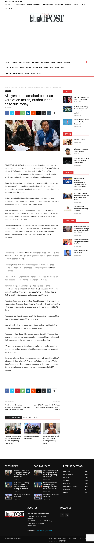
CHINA (46, 68)
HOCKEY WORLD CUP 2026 (33, 73)
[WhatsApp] (22, 113)
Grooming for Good (80, 140)
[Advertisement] (47, 42)
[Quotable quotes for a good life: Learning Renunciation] (67, 160)
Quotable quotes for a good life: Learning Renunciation (81, 160)
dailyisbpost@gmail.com (44, 530)
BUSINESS (67, 62)
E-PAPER (14, 62)
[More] (54, 113)
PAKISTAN (68, 5)
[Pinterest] (17, 113)
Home (7, 62)
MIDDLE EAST (59, 68)
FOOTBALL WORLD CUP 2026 (14, 73)
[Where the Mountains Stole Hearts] (67, 253)
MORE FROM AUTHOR (31, 418)
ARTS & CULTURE (47, 5)
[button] (86, 62)
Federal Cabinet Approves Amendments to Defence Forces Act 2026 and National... (80, 183)
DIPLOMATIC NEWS (12, 68)
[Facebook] (7, 113)
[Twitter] (12, 113)
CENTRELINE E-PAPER (33, 5)
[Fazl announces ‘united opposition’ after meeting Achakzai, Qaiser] (51, 428)
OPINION (7, 5)
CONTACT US (8, 8)
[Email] (38, 113)
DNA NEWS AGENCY (19, 5)
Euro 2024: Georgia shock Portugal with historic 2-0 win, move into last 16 (47, 407)
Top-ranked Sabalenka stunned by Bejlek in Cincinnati (81, 122)
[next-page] (9, 447)
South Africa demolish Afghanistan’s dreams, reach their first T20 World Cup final (17, 407)
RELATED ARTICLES (13, 418)
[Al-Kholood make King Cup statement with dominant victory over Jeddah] (67, 109)
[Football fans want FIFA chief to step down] (67, 99)
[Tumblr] (49, 113)
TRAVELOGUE (59, 5)
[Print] (43, 113)
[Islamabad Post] (47, 17)
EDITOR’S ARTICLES (24, 62)
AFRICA (83, 5)
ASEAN (53, 62)
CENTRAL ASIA (37, 68)
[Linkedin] (28, 113)
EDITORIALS (45, 62)
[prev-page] (6, 447)
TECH (51, 68)
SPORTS (22, 68)
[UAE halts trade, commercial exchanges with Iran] (67, 209)
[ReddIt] (33, 113)
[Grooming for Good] (67, 142)
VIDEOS (28, 68)
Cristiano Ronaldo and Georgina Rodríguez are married (81, 242)
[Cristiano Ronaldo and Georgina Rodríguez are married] (67, 242)
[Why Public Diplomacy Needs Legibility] (67, 151)
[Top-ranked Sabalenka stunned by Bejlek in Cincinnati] (67, 122)
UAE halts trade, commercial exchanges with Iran (81, 209)
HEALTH (76, 5)
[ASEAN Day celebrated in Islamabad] (32, 428)
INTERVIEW (35, 62)
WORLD (59, 62)
